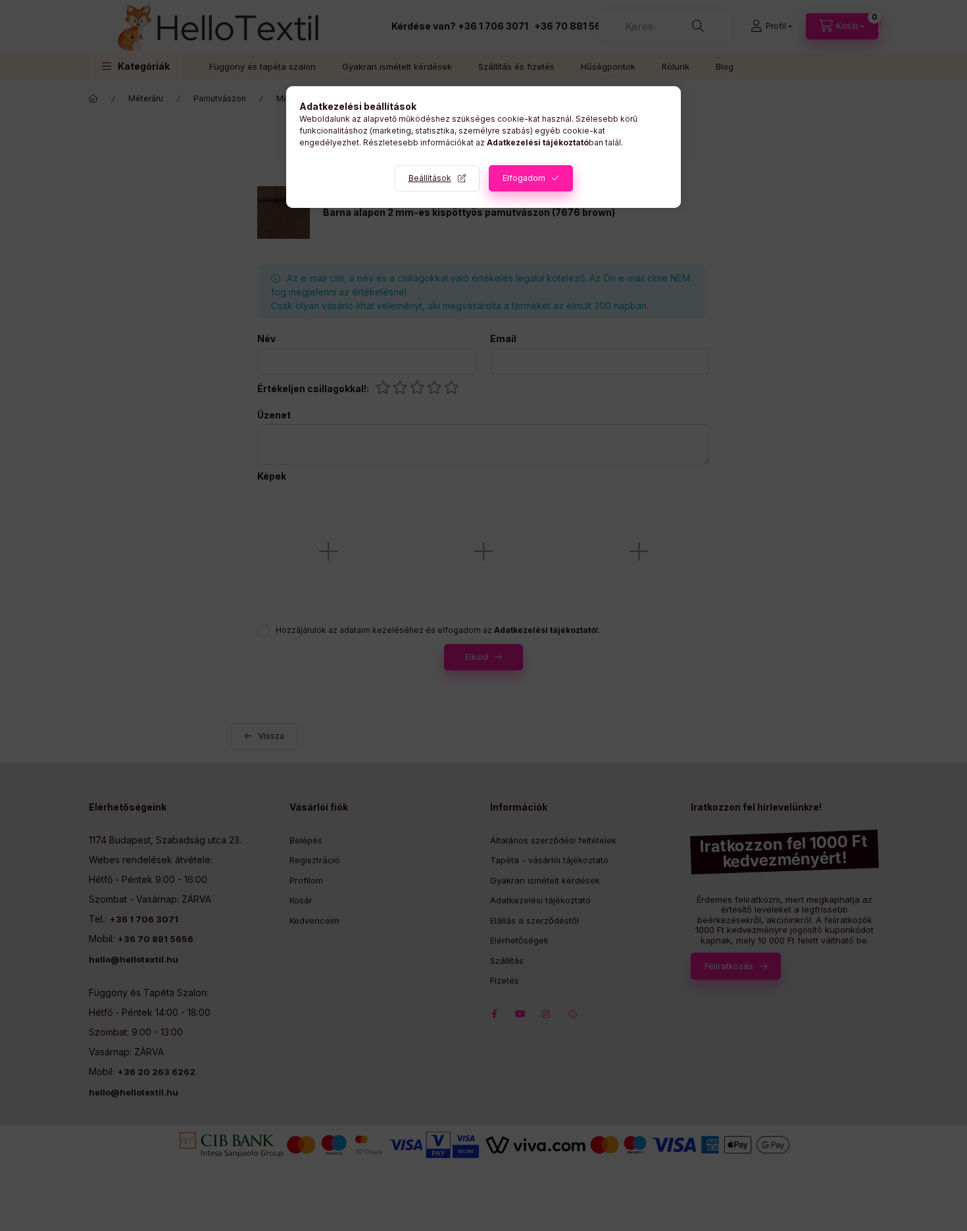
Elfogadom (524, 178)
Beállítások (430, 178)
